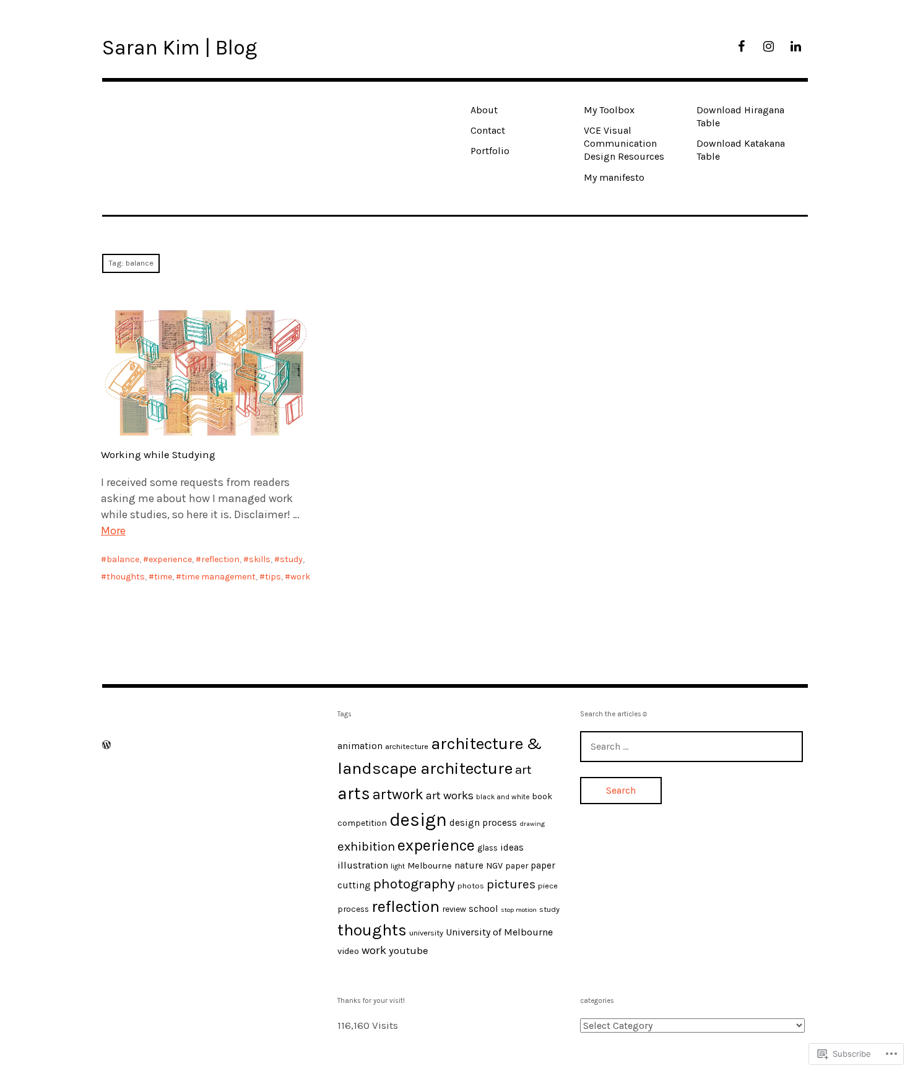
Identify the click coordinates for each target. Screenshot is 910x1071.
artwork (398, 794)
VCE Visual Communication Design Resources (624, 143)
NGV (494, 866)
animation (360, 746)
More (113, 530)
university (426, 932)
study (291, 559)
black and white (502, 796)
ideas (512, 847)
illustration (362, 865)
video (348, 951)
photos (470, 885)
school (483, 908)
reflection (220, 559)
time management (218, 576)
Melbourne (429, 866)
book (542, 796)
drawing (532, 824)
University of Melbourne (499, 932)
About (484, 110)
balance (122, 559)
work (300, 576)
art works (450, 795)
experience (170, 559)
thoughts (125, 576)
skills (260, 559)
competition (362, 823)
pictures (511, 884)
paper (516, 865)
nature (468, 865)
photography (414, 883)
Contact (487, 130)
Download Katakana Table (740, 149)
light (398, 866)
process (353, 909)
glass (487, 847)
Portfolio (489, 151)
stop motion (519, 910)
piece (548, 885)
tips (273, 576)
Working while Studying (158, 455)
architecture (406, 746)
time (163, 576)
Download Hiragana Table (740, 116)
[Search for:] (691, 746)
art (523, 769)
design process (483, 822)
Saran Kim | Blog (179, 47)
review (454, 909)
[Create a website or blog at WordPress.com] (106, 745)
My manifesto (614, 177)
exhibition (366, 846)
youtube (408, 950)
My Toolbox (609, 110)
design (418, 819)
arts (353, 794)
